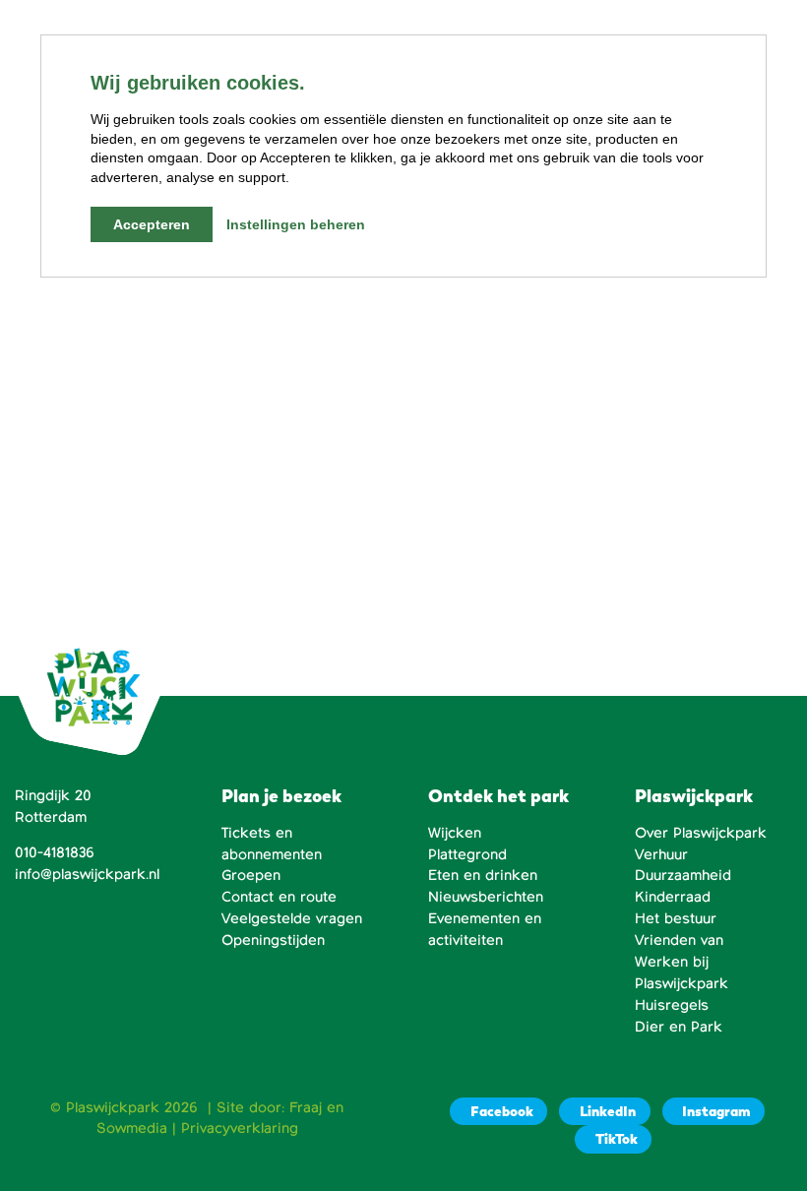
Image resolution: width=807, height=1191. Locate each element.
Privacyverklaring (239, 1128)
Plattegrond (467, 854)
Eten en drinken (482, 875)
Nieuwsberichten (485, 897)
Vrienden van (679, 940)
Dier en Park (678, 1026)
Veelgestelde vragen (291, 918)
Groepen (250, 875)
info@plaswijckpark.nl (87, 874)
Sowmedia (131, 1128)
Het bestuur (675, 918)
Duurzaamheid (683, 875)
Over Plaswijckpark (701, 833)
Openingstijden (273, 940)
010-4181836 (54, 852)
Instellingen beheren (295, 224)
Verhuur (661, 854)
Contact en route (279, 897)
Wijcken (454, 833)
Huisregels (672, 1005)
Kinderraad (673, 897)
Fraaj (305, 1107)
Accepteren (151, 224)
